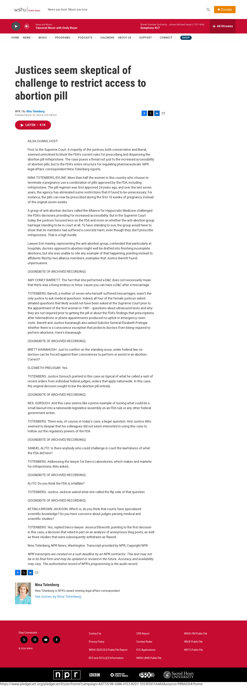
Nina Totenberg (35, 111)
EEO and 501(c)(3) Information (106, 658)
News (27, 37)
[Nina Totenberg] (23, 593)
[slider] (32, 26)
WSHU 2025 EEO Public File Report (108, 650)
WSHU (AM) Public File (148, 658)
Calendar (107, 37)
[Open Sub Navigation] (33, 37)
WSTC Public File (193, 650)
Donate (226, 9)
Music (43, 37)
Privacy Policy (96, 641)
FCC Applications (146, 650)
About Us (124, 37)
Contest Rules (144, 641)
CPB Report (143, 633)
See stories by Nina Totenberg (58, 596)
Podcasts (85, 37)
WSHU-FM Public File (195, 633)
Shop (186, 37)
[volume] (27, 26)
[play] (16, 26)
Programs (62, 37)
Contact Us (95, 633)
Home (15, 37)
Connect (166, 37)
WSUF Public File (193, 641)
